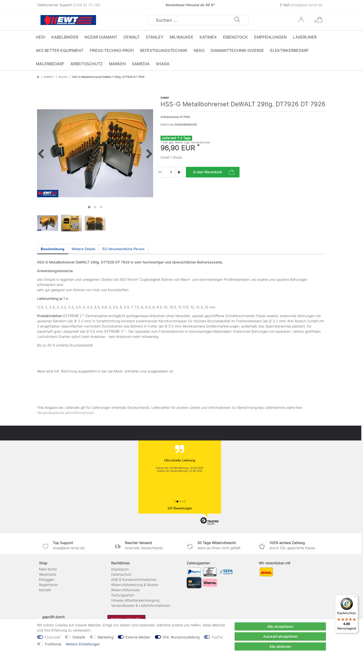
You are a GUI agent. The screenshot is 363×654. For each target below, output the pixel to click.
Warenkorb (47, 574)
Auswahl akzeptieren (280, 636)
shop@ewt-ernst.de (307, 5)
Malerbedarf (50, 63)
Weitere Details (83, 249)
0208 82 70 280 (86, 5)
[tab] (52, 249)
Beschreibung (52, 249)
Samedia (141, 63)
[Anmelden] (301, 21)
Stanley (154, 37)
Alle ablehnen (280, 646)
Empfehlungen (270, 37)
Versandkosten (200, 142)
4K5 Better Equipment (59, 50)
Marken (117, 63)
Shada (162, 63)
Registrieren (48, 585)
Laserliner (305, 37)
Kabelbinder (64, 37)
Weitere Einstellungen (83, 644)
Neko (199, 50)
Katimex (208, 37)
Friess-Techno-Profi (112, 50)
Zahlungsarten (122, 595)
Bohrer (63, 77)
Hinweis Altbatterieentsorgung (135, 600)
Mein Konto (48, 569)
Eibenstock (235, 37)
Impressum (120, 569)
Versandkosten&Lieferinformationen (65, 413)
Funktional (53, 644)
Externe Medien (137, 637)
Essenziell (52, 637)
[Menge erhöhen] (178, 172)
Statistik (78, 637)
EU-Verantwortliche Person (123, 249)
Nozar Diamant (100, 37)
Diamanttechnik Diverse (237, 50)
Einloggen (46, 579)
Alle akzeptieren (280, 626)
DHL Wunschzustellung (181, 637)
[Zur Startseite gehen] (38, 77)
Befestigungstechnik (163, 50)
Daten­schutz (121, 574)
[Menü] (355, 598)
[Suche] (237, 20)
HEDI (40, 37)
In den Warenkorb (207, 172)
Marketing (105, 637)
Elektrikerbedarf (289, 50)
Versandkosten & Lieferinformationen (140, 605)
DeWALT (131, 37)
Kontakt (45, 590)
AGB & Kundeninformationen (134, 579)
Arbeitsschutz (86, 63)
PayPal (217, 637)
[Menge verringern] (160, 172)
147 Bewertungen (179, 508)
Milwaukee (181, 37)
